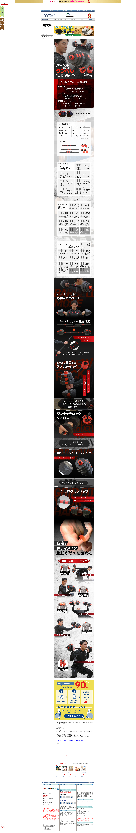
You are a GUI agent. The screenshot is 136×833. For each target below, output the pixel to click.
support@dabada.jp (67, 820)
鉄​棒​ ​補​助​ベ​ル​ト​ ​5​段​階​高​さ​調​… (83, 773)
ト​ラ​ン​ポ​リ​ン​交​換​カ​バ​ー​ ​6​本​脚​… (77, 773)
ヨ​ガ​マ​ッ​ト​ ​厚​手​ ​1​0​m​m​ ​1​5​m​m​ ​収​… (70, 773)
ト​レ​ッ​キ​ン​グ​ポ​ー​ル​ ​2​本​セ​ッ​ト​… (64, 773)
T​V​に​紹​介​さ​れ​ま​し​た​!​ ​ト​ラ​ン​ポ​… (58, 773)
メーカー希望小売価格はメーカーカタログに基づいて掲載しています (69, 740)
